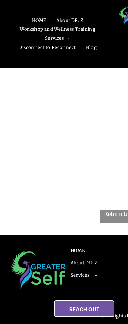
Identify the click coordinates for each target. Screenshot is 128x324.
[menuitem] (39, 20)
